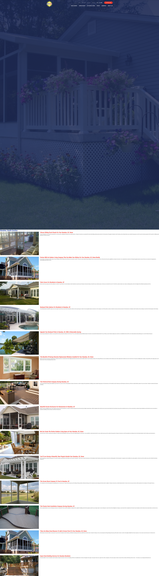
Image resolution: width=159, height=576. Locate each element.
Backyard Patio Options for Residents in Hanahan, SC (55, 307)
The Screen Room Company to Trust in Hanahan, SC (54, 481)
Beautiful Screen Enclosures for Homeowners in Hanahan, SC (57, 407)
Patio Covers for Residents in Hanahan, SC (52, 282)
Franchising (88, 2)
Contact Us (93, 2)
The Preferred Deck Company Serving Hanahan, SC (54, 382)
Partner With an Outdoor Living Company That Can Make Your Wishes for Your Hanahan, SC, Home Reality (70, 257)
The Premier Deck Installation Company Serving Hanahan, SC (57, 506)
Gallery (79, 2)
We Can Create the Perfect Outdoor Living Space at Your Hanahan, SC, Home (61, 431)
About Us (110, 5)
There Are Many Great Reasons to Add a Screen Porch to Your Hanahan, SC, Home (63, 531)
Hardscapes (82, 5)
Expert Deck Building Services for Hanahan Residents (55, 556)
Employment (84, 2)
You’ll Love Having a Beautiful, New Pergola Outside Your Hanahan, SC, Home (62, 456)
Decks (98, 5)
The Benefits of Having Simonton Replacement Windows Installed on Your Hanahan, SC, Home (66, 357)
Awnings (104, 5)
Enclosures (74, 5)
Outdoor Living (91, 5)
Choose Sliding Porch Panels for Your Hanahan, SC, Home (56, 232)
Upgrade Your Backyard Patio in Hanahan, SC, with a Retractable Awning (60, 332)
